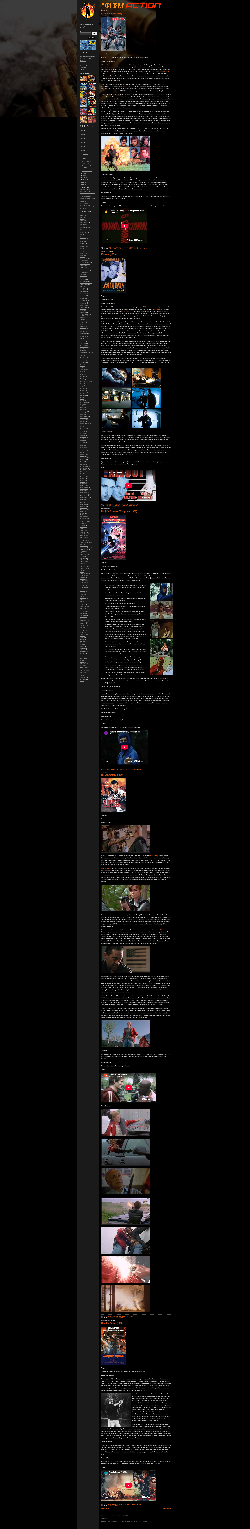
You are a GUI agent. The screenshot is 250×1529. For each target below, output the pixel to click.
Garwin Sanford (83, 340)
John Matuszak (141, 73)
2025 (82, 128)
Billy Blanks (82, 231)
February (85, 177)
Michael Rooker (83, 501)
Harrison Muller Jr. (84, 353)
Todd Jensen (83, 649)
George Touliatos (84, 347)
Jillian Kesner (83, 395)
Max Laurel (82, 482)
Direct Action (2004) (112, 775)
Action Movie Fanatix (85, 189)
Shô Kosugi (82, 623)
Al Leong (82, 219)
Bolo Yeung (82, 241)
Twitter (82, 69)
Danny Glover (83, 296)
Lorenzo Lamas (83, 454)
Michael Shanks (83, 502)
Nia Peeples (82, 525)
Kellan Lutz (82, 435)
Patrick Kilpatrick (84, 540)
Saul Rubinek (83, 611)
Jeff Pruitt (82, 386)
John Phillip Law (83, 412)
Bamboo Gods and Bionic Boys (87, 193)
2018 (82, 140)
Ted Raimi (82, 639)
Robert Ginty (83, 579)
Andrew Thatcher (84, 222)
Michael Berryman (84, 487)
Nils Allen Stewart (84, 533)
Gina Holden (83, 350)
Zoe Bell (82, 681)
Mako (81, 462)
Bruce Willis (82, 257)
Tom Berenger (83, 651)
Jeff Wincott (82, 390)
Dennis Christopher (84, 314)
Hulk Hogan (82, 355)
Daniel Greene (83, 293)
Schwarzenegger (154, 855)
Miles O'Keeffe (83, 516)
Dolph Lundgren (106, 868)
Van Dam (82, 662)
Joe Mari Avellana (84, 402)
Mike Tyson (82, 514)
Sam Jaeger (83, 604)
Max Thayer (83, 483)
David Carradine (84, 307)
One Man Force (115, 99)
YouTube (83, 61)
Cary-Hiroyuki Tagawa (85, 262)
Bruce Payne (83, 255)
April (84, 173)
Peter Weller (83, 544)
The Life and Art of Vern (85, 203)
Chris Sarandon (83, 269)
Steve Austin (83, 629)
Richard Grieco (83, 559)
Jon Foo (82, 426)
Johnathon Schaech (84, 423)
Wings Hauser (164, 71)
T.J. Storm (82, 636)
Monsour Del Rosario (85, 518)
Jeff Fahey (82, 385)
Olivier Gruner (83, 535)
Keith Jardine (83, 433)
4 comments (132, 1316)
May (84, 159)
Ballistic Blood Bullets (85, 191)
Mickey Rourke (83, 509)
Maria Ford (82, 464)
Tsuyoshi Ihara (83, 658)
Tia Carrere (82, 644)
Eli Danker (82, 324)
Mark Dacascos (83, 468)
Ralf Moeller (82, 552)
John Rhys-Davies (84, 416)
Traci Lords (82, 655)
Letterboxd (83, 65)
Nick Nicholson (83, 528)
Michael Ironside (84, 492)
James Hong (83, 371)
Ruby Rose (82, 596)
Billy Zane (82, 236)
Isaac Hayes (83, 360)
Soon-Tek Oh (83, 625)
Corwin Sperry (83, 276)
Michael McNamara (84, 497)
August (84, 155)
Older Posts (167, 1508)
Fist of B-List (83, 201)
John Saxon (82, 421)
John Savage (83, 419)
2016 (82, 144)
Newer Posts (105, 1508)
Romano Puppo (83, 587)
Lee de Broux (83, 447)
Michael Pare (83, 499)
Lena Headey (83, 450)
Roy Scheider (83, 594)
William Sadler (83, 672)
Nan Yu (81, 520)
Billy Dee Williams (84, 232)
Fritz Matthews (83, 338)
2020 (82, 136)
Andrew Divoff (83, 220)
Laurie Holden (83, 445)
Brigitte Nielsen (83, 251)
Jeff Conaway (83, 383)
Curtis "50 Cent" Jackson (86, 283)
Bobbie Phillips (83, 239)
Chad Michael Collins (85, 264)
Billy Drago (82, 234)
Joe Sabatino (83, 404)
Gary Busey (83, 341)
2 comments (132, 504)
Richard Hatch (83, 561)
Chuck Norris (83, 272)
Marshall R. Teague (84, 469)
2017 (82, 142)
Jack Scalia (82, 364)
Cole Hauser (83, 274)
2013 (82, 148)
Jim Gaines (82, 397)
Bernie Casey (83, 229)
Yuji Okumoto (83, 679)
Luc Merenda (83, 459)
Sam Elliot (82, 601)
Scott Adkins (83, 613)
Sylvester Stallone (84, 634)
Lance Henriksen (84, 443)
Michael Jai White (84, 494)
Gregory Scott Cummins (85, 352)
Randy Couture (83, 554)
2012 (82, 150)
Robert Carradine (84, 573)
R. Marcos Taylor (84, 549)
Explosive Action (130, 5)
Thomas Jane (83, 642)
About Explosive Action (88, 56)
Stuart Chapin (83, 632)
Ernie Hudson (83, 328)
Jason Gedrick (83, 374)
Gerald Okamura (84, 348)
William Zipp (82, 675)
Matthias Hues (83, 480)
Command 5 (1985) (111, 13)
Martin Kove (82, 471)
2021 (82, 134)
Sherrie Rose (83, 622)
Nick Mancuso (83, 527)
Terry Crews (83, 641)
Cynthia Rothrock (84, 284)
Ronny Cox (82, 591)
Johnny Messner (84, 424)
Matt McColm (83, 476)
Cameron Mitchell (84, 258)
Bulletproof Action (84, 194)
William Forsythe (123, 86)
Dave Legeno (83, 302)
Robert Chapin (83, 575)
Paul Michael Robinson (85, 542)
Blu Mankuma (83, 238)
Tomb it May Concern (85, 205)
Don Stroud (82, 322)
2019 (82, 138)
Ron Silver (82, 589)
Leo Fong (82, 452)
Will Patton (82, 668)
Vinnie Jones (83, 665)
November (85, 151)
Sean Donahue (83, 617)
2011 (82, 182)
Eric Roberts (83, 326)
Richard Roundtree (84, 568)
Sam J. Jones (83, 603)
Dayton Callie (83, 312)
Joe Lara (82, 400)
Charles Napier (83, 267)
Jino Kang (82, 399)
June (84, 158)
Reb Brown (82, 556)
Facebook (83, 67)
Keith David (82, 431)
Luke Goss (82, 461)
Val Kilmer (82, 660)
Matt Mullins (82, 478)
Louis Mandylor (83, 457)
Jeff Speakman (83, 388)
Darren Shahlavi (83, 300)
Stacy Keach (83, 627)
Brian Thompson (84, 250)
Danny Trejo (83, 298)
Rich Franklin (83, 558)
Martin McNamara (84, 473)
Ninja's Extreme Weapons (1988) (119, 511)
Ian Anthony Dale (84, 357)
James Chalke (83, 369)
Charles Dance (83, 265)
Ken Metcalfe (83, 440)
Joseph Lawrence (84, 428)
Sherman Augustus (84, 620)
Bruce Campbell (83, 253)
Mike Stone (82, 513)
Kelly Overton (83, 437)
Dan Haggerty (83, 288)
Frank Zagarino (126, 311)
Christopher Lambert (85, 270)
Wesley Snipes (83, 667)
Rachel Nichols (83, 551)
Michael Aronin (83, 485)
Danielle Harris (83, 295)
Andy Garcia (83, 224)
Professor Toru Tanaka (85, 547)
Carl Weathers (83, 260)
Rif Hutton (82, 572)
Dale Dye (82, 286)
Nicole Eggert (83, 530)
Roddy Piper (83, 585)
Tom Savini (82, 653)
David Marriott (83, 309)
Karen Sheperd (83, 430)
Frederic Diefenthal (84, 336)
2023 (82, 132)
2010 (82, 184)
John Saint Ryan (84, 418)
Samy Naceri (83, 608)
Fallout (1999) (108, 254)
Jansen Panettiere (84, 372)
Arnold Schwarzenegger (85, 227)
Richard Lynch (83, 565)
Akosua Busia (83, 217)
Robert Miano (83, 580)
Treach (81, 656)
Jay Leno (82, 378)
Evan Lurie (82, 329)
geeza (107, 1518)
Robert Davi (82, 577)
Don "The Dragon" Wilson (86, 321)
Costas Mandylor (84, 277)
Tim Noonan (83, 648)
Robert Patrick (83, 582)
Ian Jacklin (82, 359)
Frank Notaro (83, 331)
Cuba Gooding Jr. (84, 281)
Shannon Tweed (83, 618)
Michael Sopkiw (83, 504)
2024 (82, 130)
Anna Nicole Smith (84, 225)
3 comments (136, 1504)
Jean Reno (82, 379)
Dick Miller (82, 317)
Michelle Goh (83, 508)
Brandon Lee (83, 244)
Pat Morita (82, 539)
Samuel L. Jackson (84, 606)
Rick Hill (82, 570)
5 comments (132, 247)
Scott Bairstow (83, 615)
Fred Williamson (83, 334)
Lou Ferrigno (83, 456)
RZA (81, 599)
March (84, 175)
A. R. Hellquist (83, 213)
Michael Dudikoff (84, 490)
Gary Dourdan (83, 345)
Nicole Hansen (83, 532)
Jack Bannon (83, 362)
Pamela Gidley (83, 537)
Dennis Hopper (83, 315)
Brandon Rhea (83, 246)
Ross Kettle (82, 592)
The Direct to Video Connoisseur (87, 198)
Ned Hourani (83, 523)
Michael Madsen (84, 495)
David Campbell (83, 305)
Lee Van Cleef (83, 449)
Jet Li (81, 393)
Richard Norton (83, 566)
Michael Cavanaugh (84, 489)
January (84, 179)
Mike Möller (82, 511)
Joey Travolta (83, 405)
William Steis (83, 674)
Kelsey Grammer (84, 438)
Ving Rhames (83, 663)
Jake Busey (82, 366)
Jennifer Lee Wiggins (85, 392)
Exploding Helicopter (84, 199)
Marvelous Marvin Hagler (86, 475)
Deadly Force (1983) (112, 1323)
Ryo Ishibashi (83, 598)
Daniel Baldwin (157, 309)
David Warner (83, 310)
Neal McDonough (84, 521)
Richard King (83, 563)
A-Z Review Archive (86, 58)
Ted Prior (82, 637)
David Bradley (83, 303)
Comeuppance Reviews (85, 196)
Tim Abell (82, 646)
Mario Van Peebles (84, 466)
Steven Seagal (164, 929)
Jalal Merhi (82, 367)
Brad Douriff (82, 243)
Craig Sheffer (83, 279)
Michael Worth (83, 506)
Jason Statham (83, 376)
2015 (82, 146)
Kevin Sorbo (83, 442)
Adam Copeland (83, 215)
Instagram (83, 63)
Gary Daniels (83, 343)
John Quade (83, 414)
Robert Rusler (83, 584)
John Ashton (83, 407)
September (85, 154)
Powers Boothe (83, 546)
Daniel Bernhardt (84, 291)
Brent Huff (82, 248)
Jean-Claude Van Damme (86, 381)
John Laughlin (83, 409)
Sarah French (83, 610)
